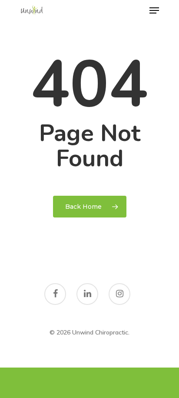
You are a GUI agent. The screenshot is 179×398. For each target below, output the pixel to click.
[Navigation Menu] (154, 10)
